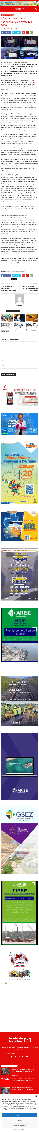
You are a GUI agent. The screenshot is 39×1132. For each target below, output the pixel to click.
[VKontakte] (24, 1057)
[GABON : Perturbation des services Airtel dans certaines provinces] (5, 1081)
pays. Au (32, 82)
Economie (11, 15)
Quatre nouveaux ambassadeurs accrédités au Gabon (8, 288)
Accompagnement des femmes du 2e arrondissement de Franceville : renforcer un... (24, 1071)
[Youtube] (27, 1057)
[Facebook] (12, 1057)
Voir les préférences (19, 1125)
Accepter (19, 1115)
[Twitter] (16, 1057)
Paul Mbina (6, 28)
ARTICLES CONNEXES (13, 311)
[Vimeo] (20, 1057)
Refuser (19, 1120)
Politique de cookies (19, 1129)
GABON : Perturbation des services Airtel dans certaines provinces (23, 1079)
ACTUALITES (4, 15)
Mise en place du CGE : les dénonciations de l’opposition (30, 288)
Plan (24, 271)
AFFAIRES (8, 271)
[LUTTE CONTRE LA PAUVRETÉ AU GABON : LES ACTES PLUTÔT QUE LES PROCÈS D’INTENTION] (5, 1090)
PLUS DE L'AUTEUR (26, 311)
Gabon (19, 271)
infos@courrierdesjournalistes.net (24, 1053)
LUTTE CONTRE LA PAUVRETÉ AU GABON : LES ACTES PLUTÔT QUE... (23, 1088)
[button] (36, 1096)
